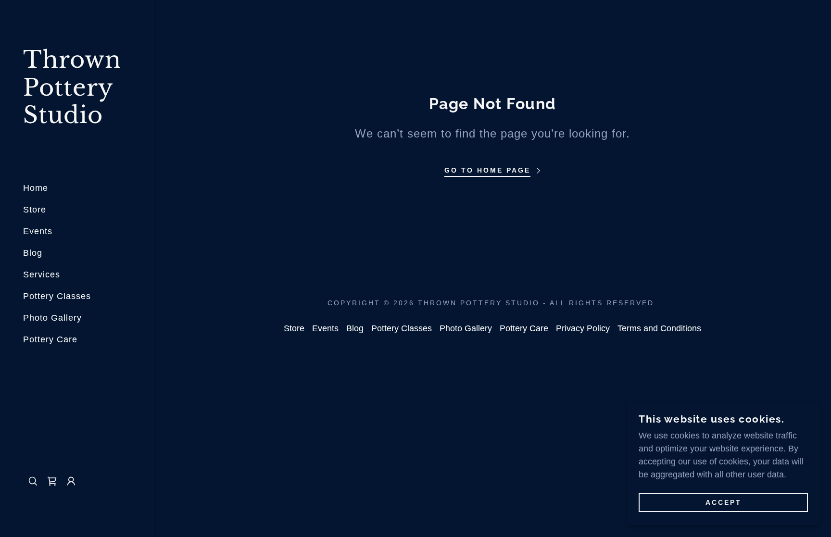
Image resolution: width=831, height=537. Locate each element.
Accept (723, 502)
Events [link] (37, 231)
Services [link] (41, 274)
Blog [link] (32, 253)
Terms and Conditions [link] (659, 328)
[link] (77, 120)
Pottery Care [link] (50, 339)
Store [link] (34, 209)
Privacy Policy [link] (583, 328)
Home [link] (35, 188)
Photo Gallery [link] (52, 318)
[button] (52, 481)
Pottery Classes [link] (57, 296)
